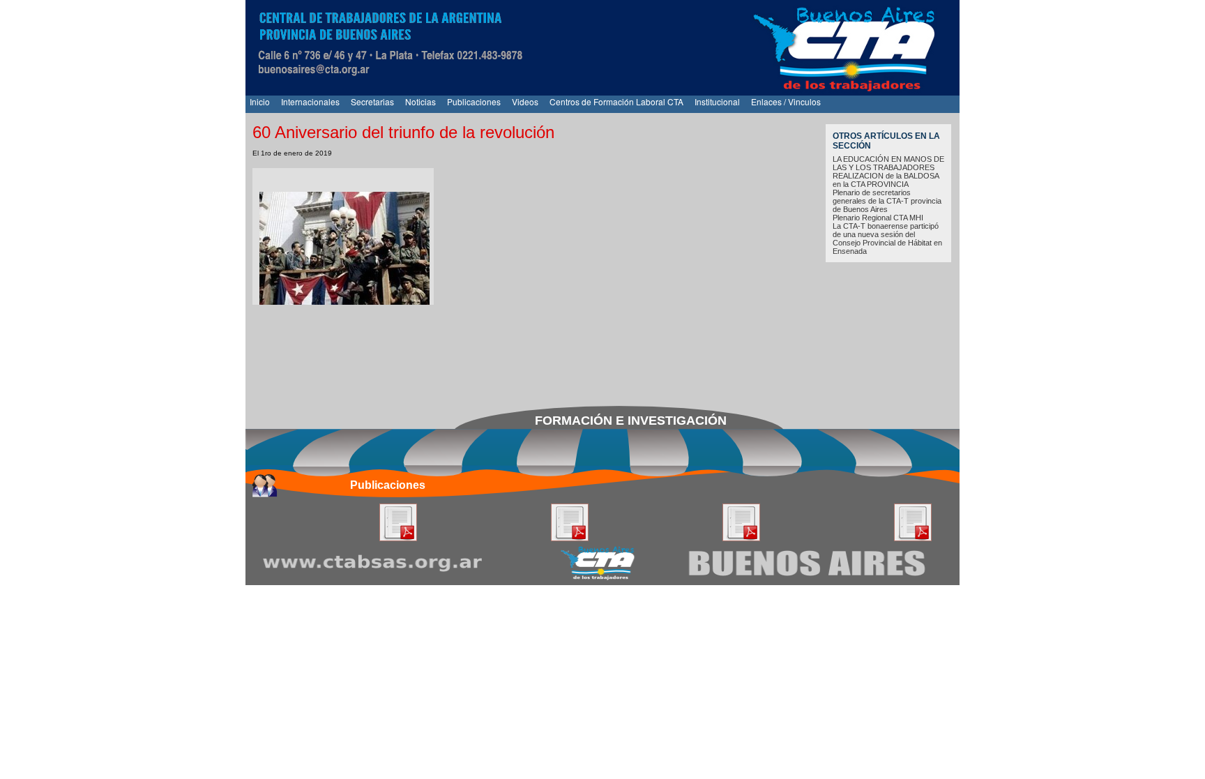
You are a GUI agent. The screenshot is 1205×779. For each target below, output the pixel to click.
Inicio (260, 101)
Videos (525, 101)
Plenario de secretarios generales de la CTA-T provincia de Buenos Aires (887, 200)
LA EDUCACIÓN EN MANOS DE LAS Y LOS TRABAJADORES (888, 163)
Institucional (717, 101)
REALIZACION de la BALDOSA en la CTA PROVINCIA (886, 180)
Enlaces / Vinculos (786, 101)
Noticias (420, 101)
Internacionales (310, 101)
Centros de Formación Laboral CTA (616, 101)
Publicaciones (474, 101)
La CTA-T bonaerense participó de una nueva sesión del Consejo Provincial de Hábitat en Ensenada (887, 238)
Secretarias (372, 101)
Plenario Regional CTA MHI (878, 217)
